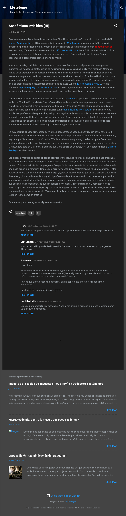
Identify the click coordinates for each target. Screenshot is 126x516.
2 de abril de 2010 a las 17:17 (44, 260)
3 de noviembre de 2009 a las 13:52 (50, 242)
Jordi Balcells (28, 301)
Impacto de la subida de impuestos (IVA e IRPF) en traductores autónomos (56, 383)
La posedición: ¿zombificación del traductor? (38, 455)
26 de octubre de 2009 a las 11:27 (42, 226)
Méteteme (18, 7)
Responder (27, 235)
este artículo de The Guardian (77, 109)
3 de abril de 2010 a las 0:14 (49, 301)
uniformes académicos (66, 50)
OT (38, 213)
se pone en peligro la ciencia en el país (37, 87)
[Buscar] (122, 8)
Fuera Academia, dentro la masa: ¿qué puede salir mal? (44, 419)
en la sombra (71, 98)
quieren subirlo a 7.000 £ (89, 83)
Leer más (111, 410)
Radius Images (70, 502)
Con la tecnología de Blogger (65, 495)
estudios (20, 213)
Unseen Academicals (19, 43)
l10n (31, 213)
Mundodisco (73, 43)
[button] (115, 26)
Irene (24, 226)
